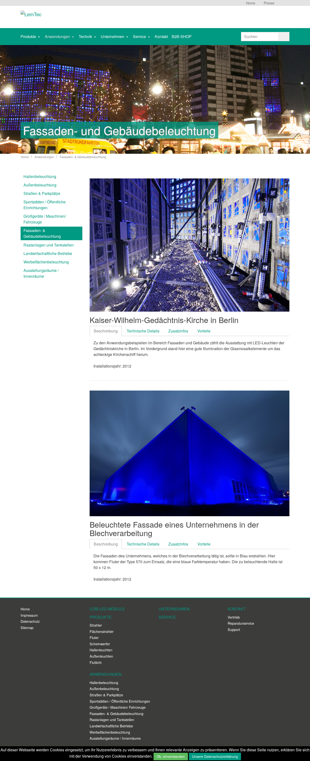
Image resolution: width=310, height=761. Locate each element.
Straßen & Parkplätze (41, 193)
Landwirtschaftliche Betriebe (47, 253)
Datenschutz (30, 621)
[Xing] (240, 641)
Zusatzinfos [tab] (178, 331)
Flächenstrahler (102, 631)
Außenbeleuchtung (39, 185)
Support (234, 629)
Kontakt (161, 36)
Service (140, 36)
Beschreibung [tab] (106, 331)
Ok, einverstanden (171, 756)
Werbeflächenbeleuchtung (46, 262)
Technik (86, 36)
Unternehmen (113, 36)
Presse (268, 2)
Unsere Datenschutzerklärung (215, 756)
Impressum (29, 615)
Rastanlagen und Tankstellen (48, 245)
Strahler (96, 625)
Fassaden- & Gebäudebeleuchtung (83, 157)
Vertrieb (234, 617)
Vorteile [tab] (203, 331)
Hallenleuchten (101, 649)
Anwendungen (58, 36)
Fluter (94, 637)
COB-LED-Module (107, 609)
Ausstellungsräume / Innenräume (41, 273)
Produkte (29, 36)
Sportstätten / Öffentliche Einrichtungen (44, 204)
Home (250, 2)
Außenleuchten (101, 656)
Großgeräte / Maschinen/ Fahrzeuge (44, 219)
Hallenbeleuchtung (39, 176)
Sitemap (27, 627)
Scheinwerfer (100, 643)
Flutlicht (95, 662)
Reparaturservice (241, 623)
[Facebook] (231, 641)
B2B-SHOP (182, 36)
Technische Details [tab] (143, 331)
